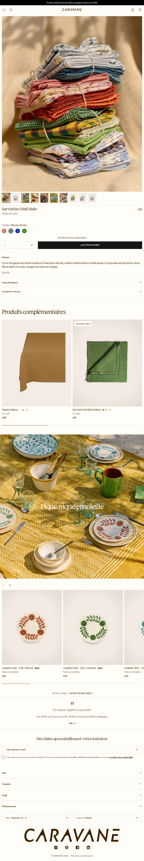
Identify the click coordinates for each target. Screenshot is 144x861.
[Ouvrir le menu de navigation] (4, 10)
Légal (4, 795)
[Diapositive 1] (69, 723)
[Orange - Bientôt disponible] (4, 231)
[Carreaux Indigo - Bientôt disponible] (17, 231)
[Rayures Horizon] (11, 231)
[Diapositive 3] (73, 723)
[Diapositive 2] (71, 723)
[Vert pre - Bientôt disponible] (24, 231)
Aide (4, 772)
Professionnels (9, 806)
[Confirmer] (137, 750)
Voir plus (6, 272)
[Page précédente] (4, 585)
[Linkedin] (88, 847)
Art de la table (60, 693)
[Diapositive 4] (75, 723)
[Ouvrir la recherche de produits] (11, 10)
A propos (6, 784)
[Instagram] (55, 847)
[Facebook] (77, 847)
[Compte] (132, 10)
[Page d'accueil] (72, 9)
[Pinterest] (66, 847)
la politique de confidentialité (121, 757)
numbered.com (86, 855)
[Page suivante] (10, 585)
